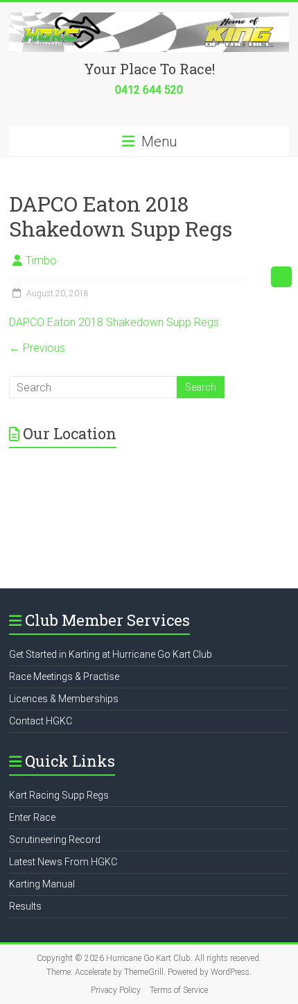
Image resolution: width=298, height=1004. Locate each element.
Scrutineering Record (54, 839)
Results (25, 906)
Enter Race (32, 817)
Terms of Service (179, 990)
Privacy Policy (116, 990)
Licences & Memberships (64, 698)
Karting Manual (42, 884)
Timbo (41, 260)
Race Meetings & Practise (64, 676)
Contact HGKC (40, 720)
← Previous (37, 348)
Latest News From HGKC (63, 861)
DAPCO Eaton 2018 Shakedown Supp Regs (114, 322)
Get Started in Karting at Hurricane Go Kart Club (110, 654)
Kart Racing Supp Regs (59, 795)
